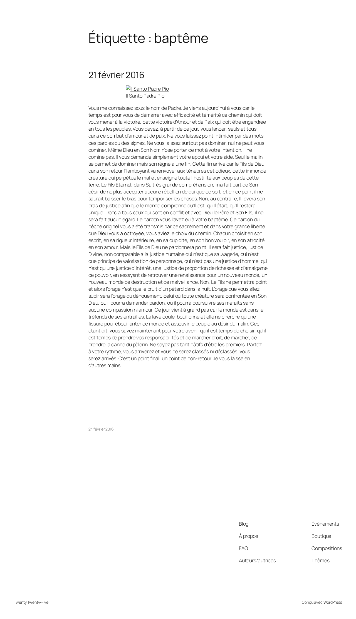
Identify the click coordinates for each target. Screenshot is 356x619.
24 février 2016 (101, 429)
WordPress (332, 602)
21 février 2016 (116, 75)
